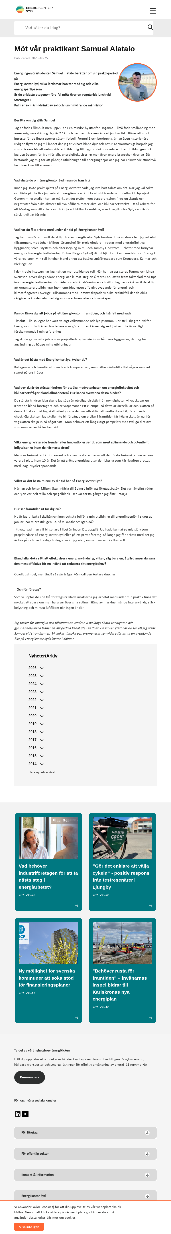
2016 (32, 748)
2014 (32, 764)
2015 (32, 756)
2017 (32, 740)
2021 (32, 708)
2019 (32, 724)
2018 (32, 732)
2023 (32, 692)
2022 (32, 700)
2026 (32, 668)
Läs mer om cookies (61, 1218)
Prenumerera (29, 1077)
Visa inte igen (29, 1227)
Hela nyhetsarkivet (41, 772)
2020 (32, 716)
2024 (32, 684)
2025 (32, 676)
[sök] (150, 28)
